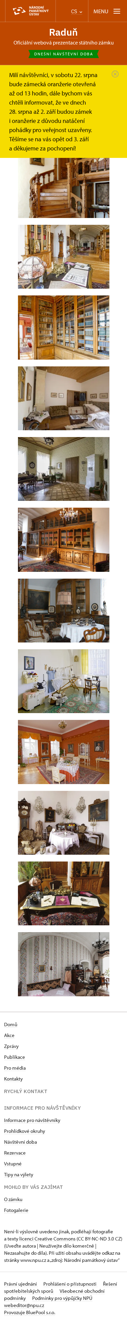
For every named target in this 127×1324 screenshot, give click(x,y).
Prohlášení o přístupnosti (70, 1284)
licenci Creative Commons (47, 1238)
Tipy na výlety (18, 1174)
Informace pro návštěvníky (32, 1120)
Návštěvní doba (20, 1142)
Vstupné (13, 1163)
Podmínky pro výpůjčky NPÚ (62, 1298)
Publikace (14, 1057)
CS (75, 11)
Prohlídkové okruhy (24, 1131)
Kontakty (13, 1078)
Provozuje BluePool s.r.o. (29, 1312)
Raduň (63, 32)
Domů (10, 1024)
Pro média (15, 1068)
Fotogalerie (16, 1210)
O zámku (13, 1199)
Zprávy (11, 1046)
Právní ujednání (21, 1284)
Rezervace (15, 1152)
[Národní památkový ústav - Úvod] (30, 11)
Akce (9, 1035)
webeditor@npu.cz (24, 1305)
